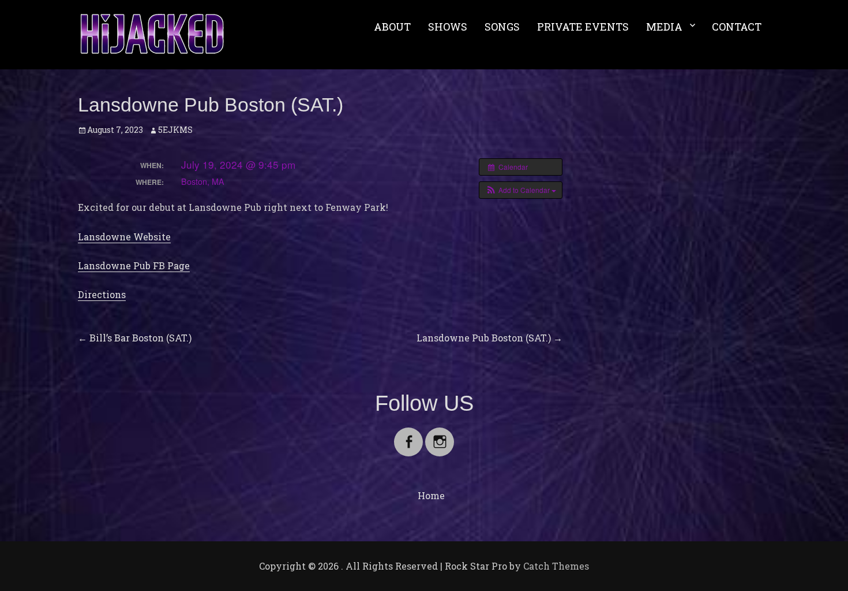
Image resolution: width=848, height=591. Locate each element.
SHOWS (447, 27)
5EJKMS (175, 129)
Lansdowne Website (124, 237)
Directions (102, 294)
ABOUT (392, 27)
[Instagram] (439, 435)
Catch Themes (556, 566)
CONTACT (736, 27)
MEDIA (664, 27)
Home (431, 495)
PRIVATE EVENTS (583, 27)
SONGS (502, 27)
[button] (520, 190)
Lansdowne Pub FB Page (134, 265)
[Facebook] (408, 435)
